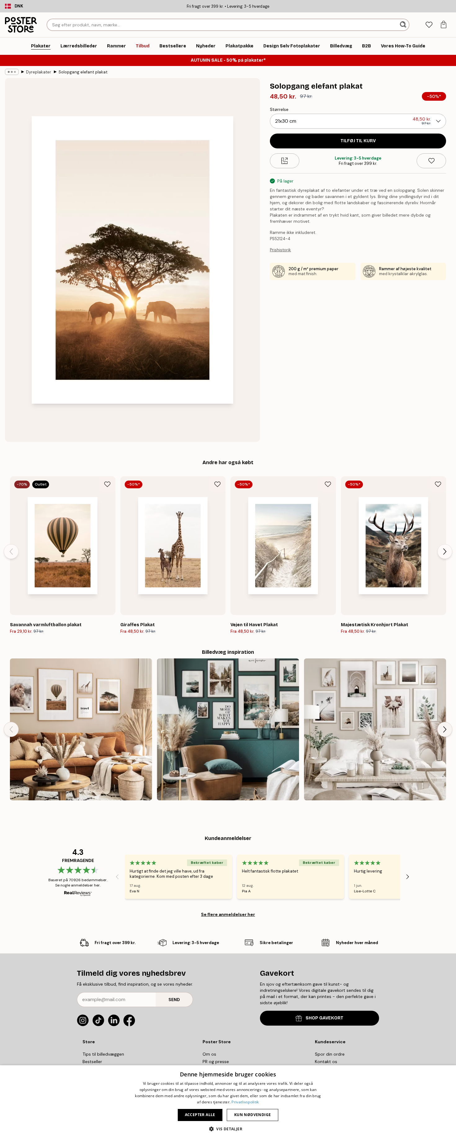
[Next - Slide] (444, 551)
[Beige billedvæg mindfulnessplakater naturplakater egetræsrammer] (375, 729)
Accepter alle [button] (200, 1114)
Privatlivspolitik (245, 1102)
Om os (209, 1054)
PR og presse (216, 1061)
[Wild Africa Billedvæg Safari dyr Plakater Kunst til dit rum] (81, 729)
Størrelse (279, 109)
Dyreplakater (38, 72)
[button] (228, 1129)
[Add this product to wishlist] (431, 160)
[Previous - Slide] (11, 551)
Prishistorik (280, 250)
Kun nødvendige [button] (252, 1114)
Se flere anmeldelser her (228, 914)
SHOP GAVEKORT (324, 1018)
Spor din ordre (330, 1054)
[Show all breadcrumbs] (12, 72)
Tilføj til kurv (358, 140)
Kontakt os (326, 1061)
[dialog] (228, 1102)
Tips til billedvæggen (103, 1054)
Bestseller (92, 1061)
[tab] (429, 25)
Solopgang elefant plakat (83, 72)
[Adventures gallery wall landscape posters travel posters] (228, 729)
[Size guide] (284, 160)
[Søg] (403, 25)
